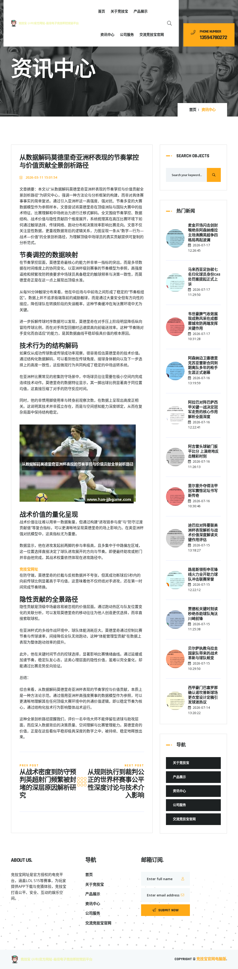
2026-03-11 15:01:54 (41, 177)
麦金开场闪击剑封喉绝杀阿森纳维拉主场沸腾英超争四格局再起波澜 (203, 232)
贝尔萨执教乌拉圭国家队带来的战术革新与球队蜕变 (203, 653)
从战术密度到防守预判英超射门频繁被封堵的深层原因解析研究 (48, 784)
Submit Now (168, 910)
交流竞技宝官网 (151, 35)
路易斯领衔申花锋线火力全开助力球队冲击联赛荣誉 (203, 575)
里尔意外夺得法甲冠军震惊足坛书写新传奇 (203, 491)
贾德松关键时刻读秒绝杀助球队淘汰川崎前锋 (203, 614)
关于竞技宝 (119, 11)
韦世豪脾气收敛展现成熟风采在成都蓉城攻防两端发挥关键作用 (203, 321)
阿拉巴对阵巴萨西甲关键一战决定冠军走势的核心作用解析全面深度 (203, 409)
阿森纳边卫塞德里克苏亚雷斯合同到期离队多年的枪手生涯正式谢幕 (203, 365)
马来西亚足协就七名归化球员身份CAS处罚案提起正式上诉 (204, 277)
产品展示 (141, 11)
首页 (101, 11)
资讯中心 (107, 35)
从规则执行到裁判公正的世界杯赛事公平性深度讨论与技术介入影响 (116, 784)
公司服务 (127, 35)
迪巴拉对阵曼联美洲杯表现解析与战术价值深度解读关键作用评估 (203, 532)
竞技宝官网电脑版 (211, 959)
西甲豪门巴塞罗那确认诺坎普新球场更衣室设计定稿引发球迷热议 (203, 695)
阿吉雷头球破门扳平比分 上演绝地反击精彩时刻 (203, 451)
